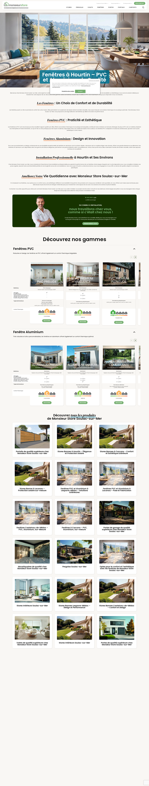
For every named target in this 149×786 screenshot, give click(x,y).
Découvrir (47, 320)
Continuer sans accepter (94, 80)
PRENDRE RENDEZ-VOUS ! (90, 223)
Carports (132, 7)
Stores (69, 7)
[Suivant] (135, 257)
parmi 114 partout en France (17, 7)
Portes (111, 7)
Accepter (80, 91)
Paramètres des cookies (68, 91)
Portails (121, 7)
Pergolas (79, 7)
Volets (90, 7)
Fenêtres (100, 7)
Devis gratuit (139, 3)
